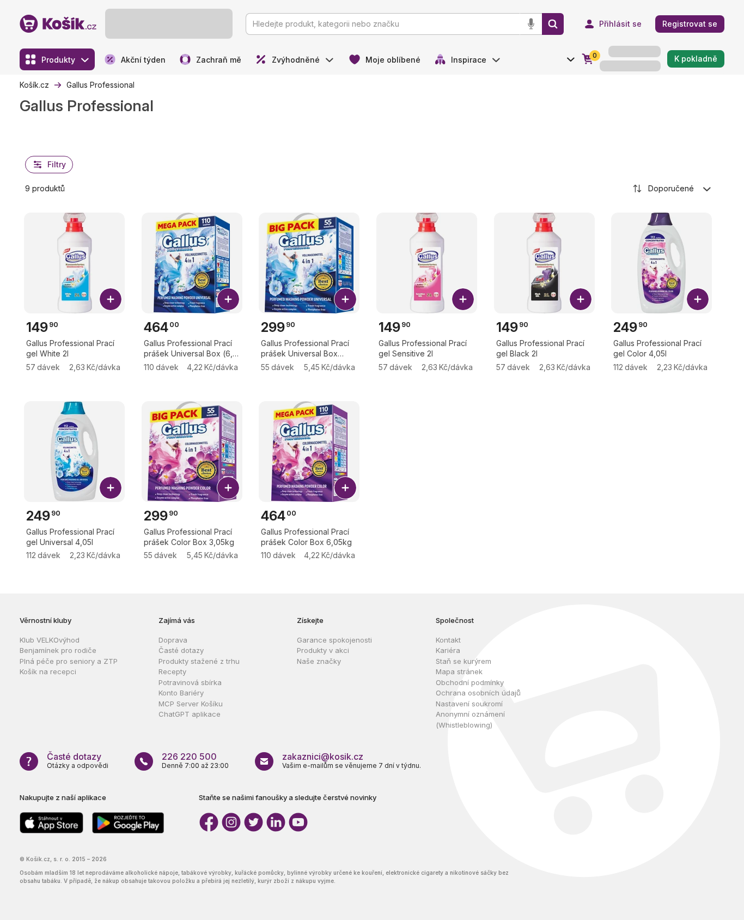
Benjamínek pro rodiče (58, 650)
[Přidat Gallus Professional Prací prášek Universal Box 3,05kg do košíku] (345, 299)
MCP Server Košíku (190, 703)
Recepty (172, 671)
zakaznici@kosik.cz (322, 756)
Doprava (172, 639)
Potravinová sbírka (190, 682)
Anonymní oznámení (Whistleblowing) (470, 719)
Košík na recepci (48, 671)
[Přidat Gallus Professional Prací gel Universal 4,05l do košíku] (110, 488)
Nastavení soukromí (469, 703)
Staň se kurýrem (463, 661)
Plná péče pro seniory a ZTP (69, 661)
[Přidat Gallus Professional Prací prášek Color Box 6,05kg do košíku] (345, 488)
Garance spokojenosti (334, 639)
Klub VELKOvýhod (50, 639)
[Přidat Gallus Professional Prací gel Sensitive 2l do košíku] (463, 299)
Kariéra (448, 650)
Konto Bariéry (181, 692)
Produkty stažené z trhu (199, 661)
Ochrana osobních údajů (478, 692)
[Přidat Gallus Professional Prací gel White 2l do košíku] (110, 299)
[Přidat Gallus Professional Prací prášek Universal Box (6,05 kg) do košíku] (228, 299)
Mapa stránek (459, 671)
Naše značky (319, 661)
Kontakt (448, 639)
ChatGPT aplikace (189, 714)
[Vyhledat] (553, 24)
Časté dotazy (181, 650)
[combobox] (672, 188)
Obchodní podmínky (470, 682)
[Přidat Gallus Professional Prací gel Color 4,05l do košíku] (698, 299)
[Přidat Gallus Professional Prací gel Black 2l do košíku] (580, 299)
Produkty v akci (323, 650)
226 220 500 (189, 756)
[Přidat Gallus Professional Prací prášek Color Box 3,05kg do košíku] (228, 488)
